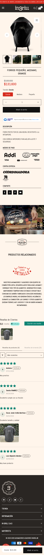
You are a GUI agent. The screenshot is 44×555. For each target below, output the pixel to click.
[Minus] (6, 102)
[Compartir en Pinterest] (15, 192)
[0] (39, 8)
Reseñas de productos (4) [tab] (11, 348)
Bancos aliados (35, 119)
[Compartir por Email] (20, 192)
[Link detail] (4, 500)
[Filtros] (2, 355)
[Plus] (38, 102)
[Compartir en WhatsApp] (10, 192)
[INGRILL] (22, 8)
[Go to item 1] (7, 334)
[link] (22, 219)
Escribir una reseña (34, 323)
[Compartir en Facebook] (4, 192)
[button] (37, 35)
